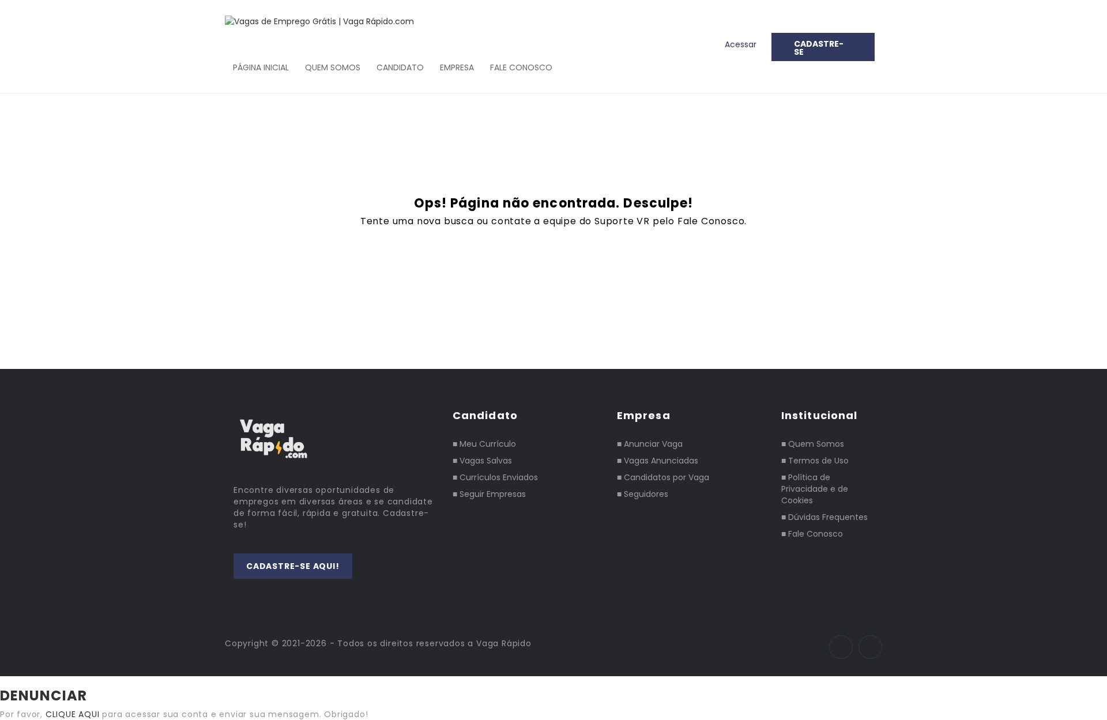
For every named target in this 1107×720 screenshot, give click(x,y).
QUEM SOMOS (332, 67)
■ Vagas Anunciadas (657, 460)
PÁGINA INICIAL (261, 67)
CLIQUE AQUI (73, 714)
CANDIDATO (400, 67)
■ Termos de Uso (815, 460)
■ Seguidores (642, 494)
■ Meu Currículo (484, 444)
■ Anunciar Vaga (650, 444)
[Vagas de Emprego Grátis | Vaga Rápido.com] (325, 21)
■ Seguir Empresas (489, 494)
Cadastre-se (819, 48)
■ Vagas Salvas (482, 460)
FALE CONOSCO (521, 67)
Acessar (740, 44)
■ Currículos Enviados (495, 477)
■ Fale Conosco (812, 534)
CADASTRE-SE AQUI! (293, 566)
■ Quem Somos (812, 444)
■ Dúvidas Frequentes (824, 517)
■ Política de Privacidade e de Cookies (814, 489)
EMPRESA (457, 67)
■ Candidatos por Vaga (663, 477)
